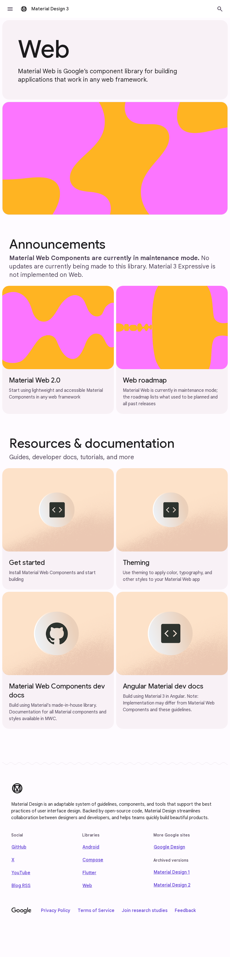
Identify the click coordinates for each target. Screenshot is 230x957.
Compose (92, 860)
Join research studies (144, 910)
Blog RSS (21, 885)
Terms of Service (96, 910)
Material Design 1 (172, 872)
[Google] (21, 910)
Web (87, 885)
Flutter (89, 873)
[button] (10, 9)
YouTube (21, 873)
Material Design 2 (172, 885)
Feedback (185, 910)
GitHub (19, 847)
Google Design (169, 847)
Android (90, 847)
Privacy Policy (55, 910)
